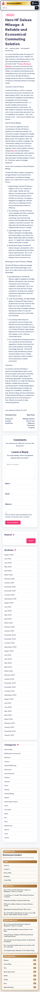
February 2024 (9, 675)
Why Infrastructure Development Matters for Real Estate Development (19, 940)
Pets (6, 822)
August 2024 (9, 651)
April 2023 (8, 715)
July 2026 (7, 559)
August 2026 (8, 555)
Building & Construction (12, 753)
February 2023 (9, 723)
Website (8, 504)
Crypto (6, 761)
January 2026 (9, 583)
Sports (6, 830)
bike (12, 151)
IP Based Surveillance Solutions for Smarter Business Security (18, 905)
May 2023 (8, 711)
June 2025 (8, 611)
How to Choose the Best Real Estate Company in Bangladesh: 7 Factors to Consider (17, 890)
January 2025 (9, 631)
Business (10, 15)
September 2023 (10, 695)
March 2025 (8, 623)
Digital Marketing (10, 765)
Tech (6, 834)
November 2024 (10, 639)
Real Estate (8, 826)
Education (8, 770)
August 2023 (8, 699)
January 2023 (9, 727)
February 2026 (9, 579)
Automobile (8, 749)
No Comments (25, 48)
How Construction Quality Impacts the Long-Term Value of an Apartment (19, 946)
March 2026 (8, 575)
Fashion (7, 777)
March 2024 (8, 671)
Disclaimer (7, 876)
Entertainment (9, 773)
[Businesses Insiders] (3, 3)
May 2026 (8, 567)
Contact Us (7, 869)
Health (6, 798)
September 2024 (10, 647)
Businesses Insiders (14, 3)
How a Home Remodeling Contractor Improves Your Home (18, 930)
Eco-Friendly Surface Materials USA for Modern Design (19, 950)
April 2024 (8, 667)
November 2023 (10, 687)
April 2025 (8, 619)
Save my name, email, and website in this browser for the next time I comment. (18, 516)
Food (6, 785)
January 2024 (9, 679)
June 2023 (8, 707)
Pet (5, 818)
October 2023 (9, 691)
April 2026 (8, 571)
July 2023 (7, 703)
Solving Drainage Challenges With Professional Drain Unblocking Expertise (18, 935)
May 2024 (8, 663)
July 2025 (7, 607)
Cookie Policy (7, 880)
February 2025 (9, 627)
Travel (6, 838)
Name (8, 483)
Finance (7, 782)
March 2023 (8, 719)
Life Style (7, 810)
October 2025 (9, 595)
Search (8, 534)
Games (6, 790)
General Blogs (9, 794)
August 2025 (8, 603)
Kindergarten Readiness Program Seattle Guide (17, 900)
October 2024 (9, 643)
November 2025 (10, 591)
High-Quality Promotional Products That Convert (17, 909)
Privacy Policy (7, 873)
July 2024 (7, 655)
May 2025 (8, 615)
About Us (6, 865)
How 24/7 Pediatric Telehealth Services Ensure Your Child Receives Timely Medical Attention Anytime (19, 913)
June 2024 (8, 659)
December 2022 (10, 731)
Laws (6, 806)
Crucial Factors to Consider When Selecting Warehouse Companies (19, 896)
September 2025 (10, 599)
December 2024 (10, 635)
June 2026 (8, 563)
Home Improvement (11, 802)
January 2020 (9, 735)
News (6, 814)
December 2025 (10, 587)
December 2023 (10, 683)
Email (7, 494)
